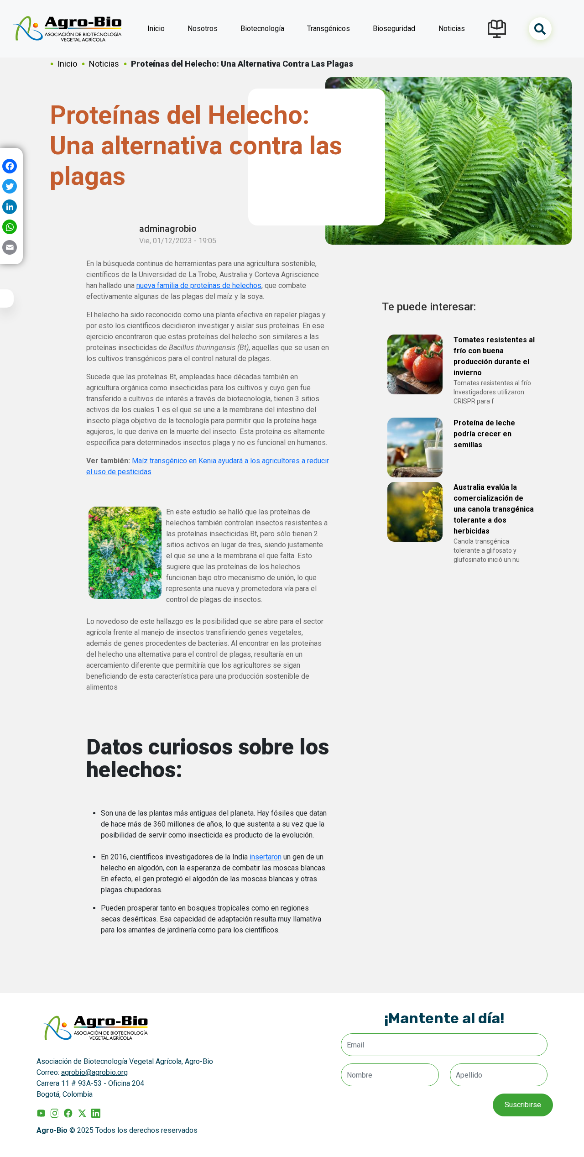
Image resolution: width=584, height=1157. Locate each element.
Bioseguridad (394, 28)
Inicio (156, 28)
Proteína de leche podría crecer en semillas (484, 434)
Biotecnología (262, 28)
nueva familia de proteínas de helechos (198, 285)
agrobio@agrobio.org (94, 1072)
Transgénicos (328, 28)
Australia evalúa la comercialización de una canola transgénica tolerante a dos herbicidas (494, 509)
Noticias (451, 28)
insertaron (266, 857)
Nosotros (203, 28)
